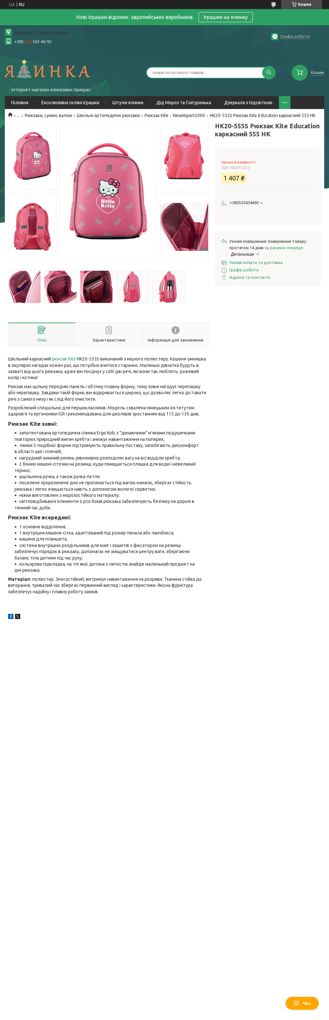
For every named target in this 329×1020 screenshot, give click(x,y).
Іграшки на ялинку (226, 17)
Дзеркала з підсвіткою (248, 102)
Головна (19, 102)
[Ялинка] (47, 68)
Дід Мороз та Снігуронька (183, 102)
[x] (17, 617)
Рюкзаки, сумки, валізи (48, 115)
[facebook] (10, 617)
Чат (307, 1003)
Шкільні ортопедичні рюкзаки (108, 115)
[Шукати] (269, 72)
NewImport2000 (189, 115)
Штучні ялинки (127, 102)
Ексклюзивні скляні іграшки (70, 102)
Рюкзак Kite (156, 115)
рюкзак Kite (64, 358)
